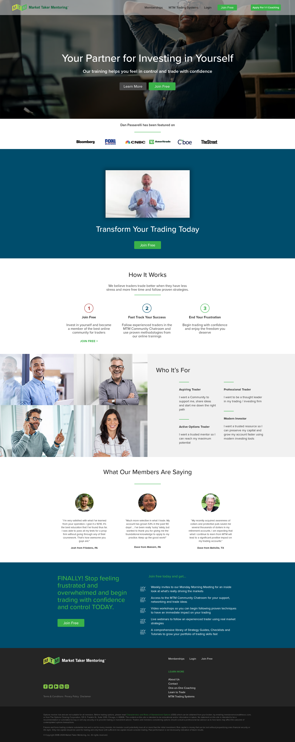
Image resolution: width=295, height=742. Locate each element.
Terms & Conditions (53, 696)
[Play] (56, 686)
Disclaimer (85, 696)
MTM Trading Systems (183, 7)
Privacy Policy (72, 696)
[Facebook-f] (45, 686)
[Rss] (61, 686)
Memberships (154, 7)
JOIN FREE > (89, 341)
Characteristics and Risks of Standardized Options (148, 714)
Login (208, 7)
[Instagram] (67, 686)
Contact (173, 683)
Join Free (227, 7)
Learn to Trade (176, 692)
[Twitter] (51, 686)
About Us (173, 679)
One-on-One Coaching (181, 688)
